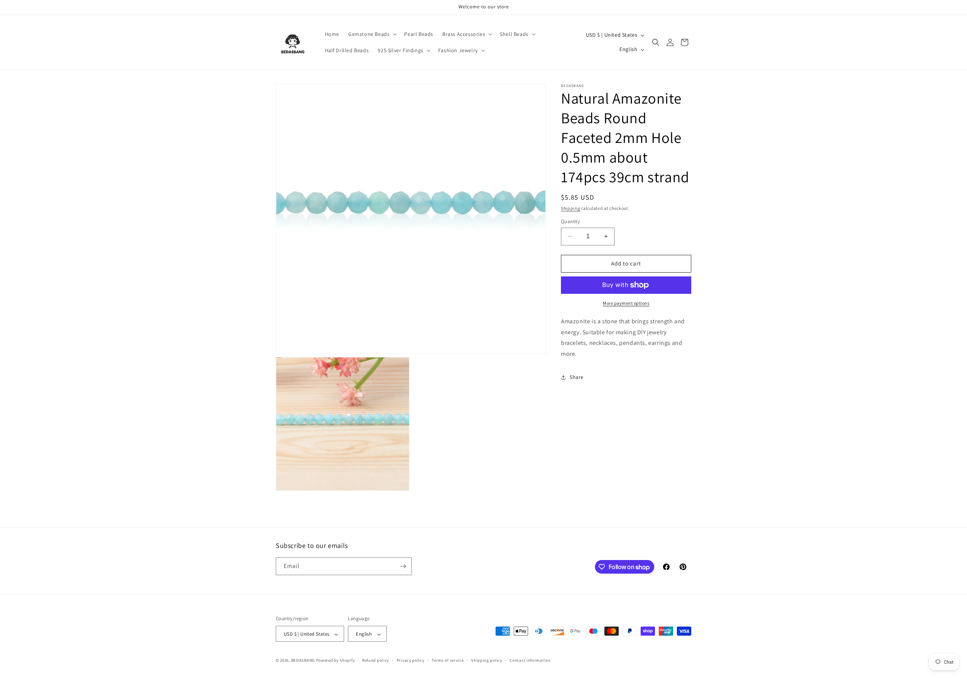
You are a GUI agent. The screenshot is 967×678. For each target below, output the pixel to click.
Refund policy (375, 660)
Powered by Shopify (335, 660)
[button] (372, 34)
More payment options (626, 303)
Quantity (570, 221)
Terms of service (447, 660)
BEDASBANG (303, 660)
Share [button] (577, 377)
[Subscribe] (403, 566)
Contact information (530, 660)
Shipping (570, 208)
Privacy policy (411, 660)
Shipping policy (486, 660)
